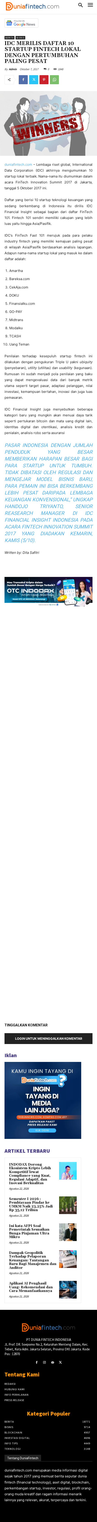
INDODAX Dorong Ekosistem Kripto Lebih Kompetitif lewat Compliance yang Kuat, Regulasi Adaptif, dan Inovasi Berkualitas (30, 1174)
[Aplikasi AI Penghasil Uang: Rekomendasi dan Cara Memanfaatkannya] (68, 1290)
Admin (13, 69)
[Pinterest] (43, 79)
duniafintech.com (18, 164)
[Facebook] (23, 79)
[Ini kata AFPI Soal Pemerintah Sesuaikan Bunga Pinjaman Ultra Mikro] (68, 1232)
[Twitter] (33, 79)
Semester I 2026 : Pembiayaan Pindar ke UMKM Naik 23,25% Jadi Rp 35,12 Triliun (31, 1204)
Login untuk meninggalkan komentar (48, 1038)
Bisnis (20, 37)
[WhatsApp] (54, 79)
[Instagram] (44, 1362)
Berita (9, 37)
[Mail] (52, 1362)
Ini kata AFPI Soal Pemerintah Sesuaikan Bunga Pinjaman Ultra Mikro (29, 1231)
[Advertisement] (48, 813)
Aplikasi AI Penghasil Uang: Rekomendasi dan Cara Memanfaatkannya (31, 1287)
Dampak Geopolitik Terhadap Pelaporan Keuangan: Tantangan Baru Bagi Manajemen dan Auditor (32, 1260)
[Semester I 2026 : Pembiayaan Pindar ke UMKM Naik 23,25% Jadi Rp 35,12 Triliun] (68, 1205)
